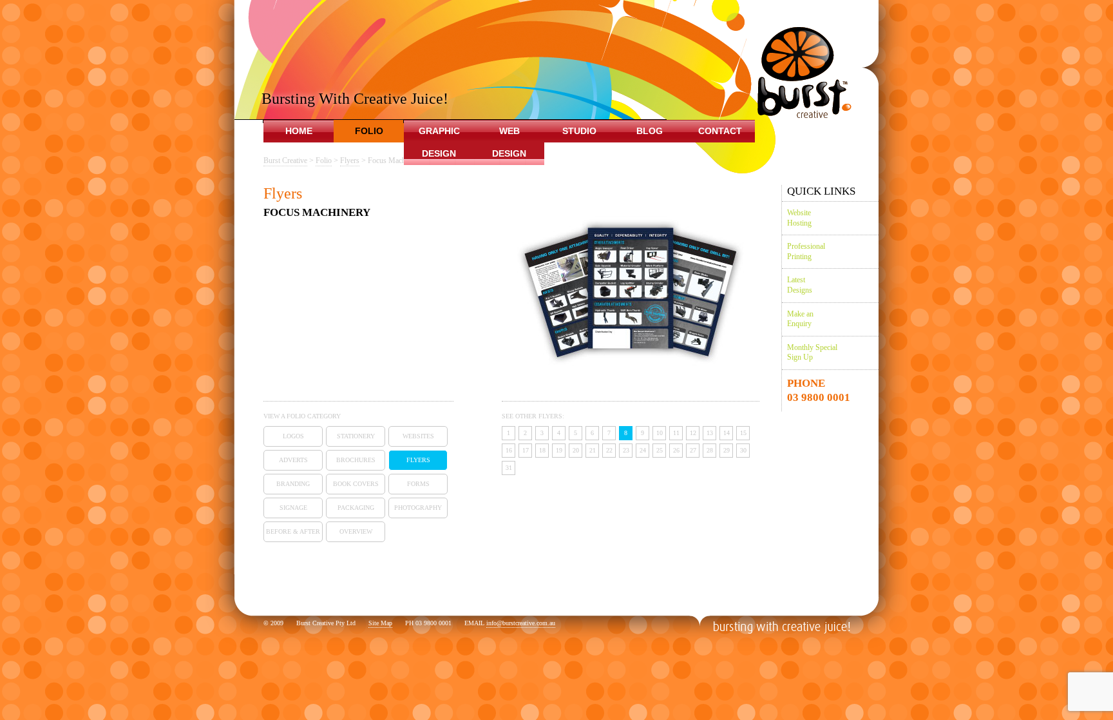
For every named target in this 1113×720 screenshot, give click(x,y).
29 (726, 450)
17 (525, 450)
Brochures (356, 459)
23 (626, 450)
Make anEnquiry (800, 319)
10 (659, 432)
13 (710, 432)
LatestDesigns (799, 285)
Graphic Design (439, 142)
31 (509, 467)
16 (509, 450)
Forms (418, 483)
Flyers (418, 459)
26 (676, 450)
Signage (293, 507)
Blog (649, 131)
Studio (579, 131)
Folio (369, 131)
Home (298, 131)
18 (542, 450)
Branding (293, 483)
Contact (720, 131)
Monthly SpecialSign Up (812, 352)
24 (643, 450)
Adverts (293, 459)
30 (743, 450)
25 (659, 450)
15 (743, 432)
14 (726, 432)
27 (693, 450)
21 (592, 450)
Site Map (380, 623)
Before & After (293, 531)
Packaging (356, 507)
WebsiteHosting (799, 218)
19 (559, 450)
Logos (293, 436)
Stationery (356, 436)
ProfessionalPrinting (806, 251)
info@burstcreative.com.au (520, 623)
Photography (418, 507)
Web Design (509, 142)
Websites (418, 436)
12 (693, 432)
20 (576, 450)
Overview (355, 531)
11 (676, 432)
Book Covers (356, 483)
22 (609, 450)
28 (710, 450)
